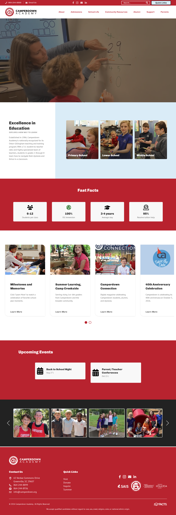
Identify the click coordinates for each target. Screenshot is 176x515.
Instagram (77, 3)
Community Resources (116, 12)
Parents (165, 12)
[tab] (86, 322)
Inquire (66, 486)
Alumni (136, 12)
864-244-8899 (14, 2)
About (61, 12)
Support (150, 12)
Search (147, 3)
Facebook (73, 3)
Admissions (76, 12)
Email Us (32, 2)
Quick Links (161, 3)
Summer (67, 489)
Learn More (16, 312)
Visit (65, 479)
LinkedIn (86, 3)
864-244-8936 (21, 488)
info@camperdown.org (25, 491)
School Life (93, 12)
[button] (31, 423)
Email (81, 3)
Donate (67, 482)
